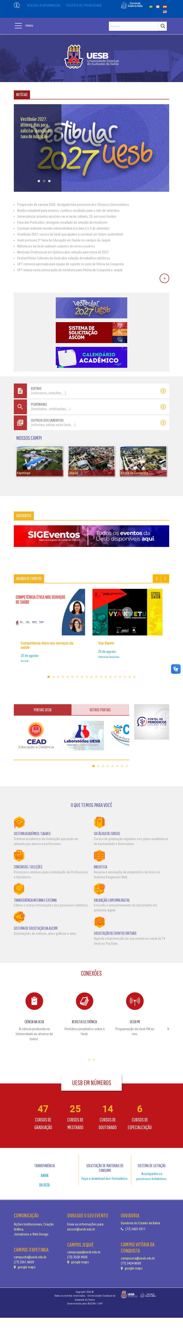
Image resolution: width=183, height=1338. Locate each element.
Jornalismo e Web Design (31, 1234)
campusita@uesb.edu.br (30, 1257)
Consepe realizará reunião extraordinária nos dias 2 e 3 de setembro (63, 228)
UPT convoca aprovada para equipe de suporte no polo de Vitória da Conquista (70, 264)
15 (115, 677)
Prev (157, 578)
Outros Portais (100, 709)
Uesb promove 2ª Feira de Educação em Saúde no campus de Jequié (63, 240)
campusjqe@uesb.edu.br (84, 1252)
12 (101, 677)
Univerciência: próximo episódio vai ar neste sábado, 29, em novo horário (66, 216)
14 (110, 677)
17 (125, 677)
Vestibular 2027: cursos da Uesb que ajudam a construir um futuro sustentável (70, 234)
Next (165, 578)
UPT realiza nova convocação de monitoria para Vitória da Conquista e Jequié (69, 270)
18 (129, 677)
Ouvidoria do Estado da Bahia (140, 1223)
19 (134, 677)
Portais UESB (42, 709)
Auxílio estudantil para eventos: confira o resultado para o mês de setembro (68, 210)
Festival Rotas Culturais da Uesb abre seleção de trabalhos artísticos (63, 258)
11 (96, 677)
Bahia (44, 1175)
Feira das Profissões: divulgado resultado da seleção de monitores (62, 222)
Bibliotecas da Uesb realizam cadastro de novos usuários (56, 246)
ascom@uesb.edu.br (81, 1229)
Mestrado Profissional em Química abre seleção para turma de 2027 (63, 252)
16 (120, 677)
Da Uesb (44, 1184)
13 (106, 677)
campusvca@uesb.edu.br (138, 1258)
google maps (26, 1267)
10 (91, 677)
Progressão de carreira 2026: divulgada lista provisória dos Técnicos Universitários (73, 205)
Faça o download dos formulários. (104, 1179)
